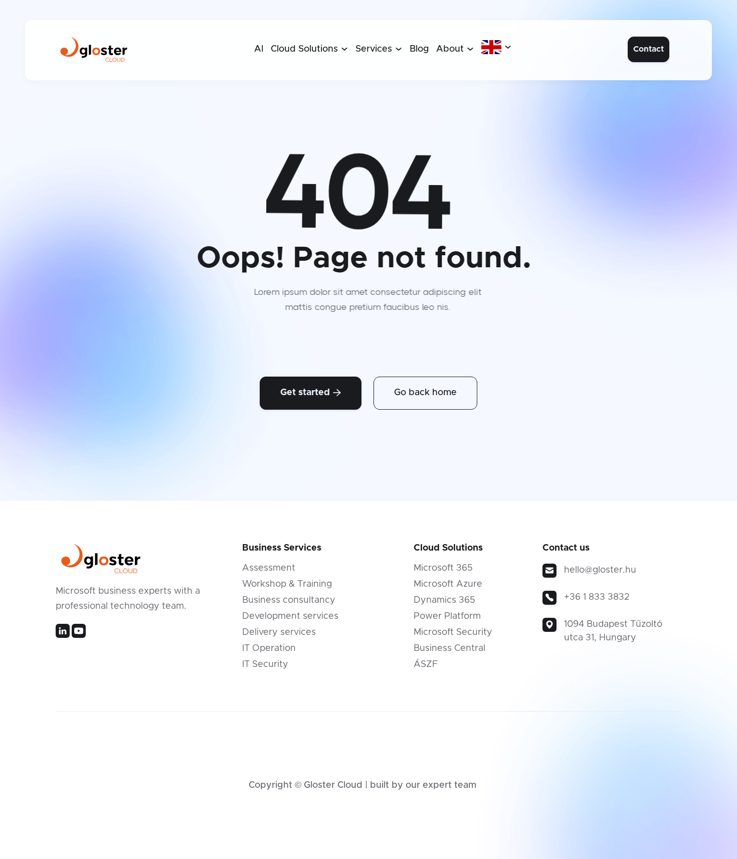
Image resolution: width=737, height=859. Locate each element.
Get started (310, 392)
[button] (309, 49)
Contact (648, 49)
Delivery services (279, 632)
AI (259, 49)
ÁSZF (426, 664)
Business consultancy (288, 600)
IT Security (265, 664)
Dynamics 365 (444, 600)
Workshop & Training (287, 584)
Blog (419, 49)
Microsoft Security (453, 632)
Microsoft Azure (448, 584)
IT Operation (269, 648)
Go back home (425, 392)
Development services (290, 616)
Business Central (449, 648)
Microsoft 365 (443, 568)
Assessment (268, 568)
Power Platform (447, 616)
